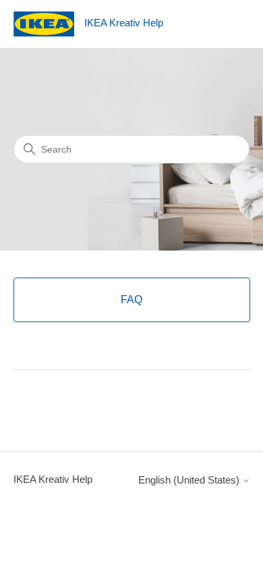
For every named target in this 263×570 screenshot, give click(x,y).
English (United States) (190, 480)
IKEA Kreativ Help (52, 479)
